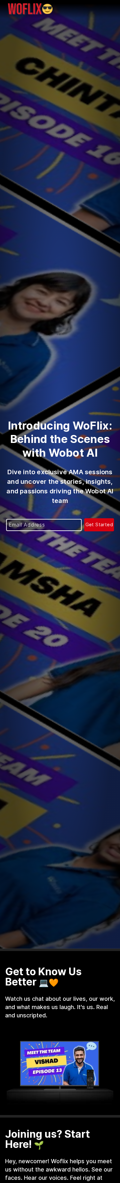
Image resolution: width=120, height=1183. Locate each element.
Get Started (99, 524)
